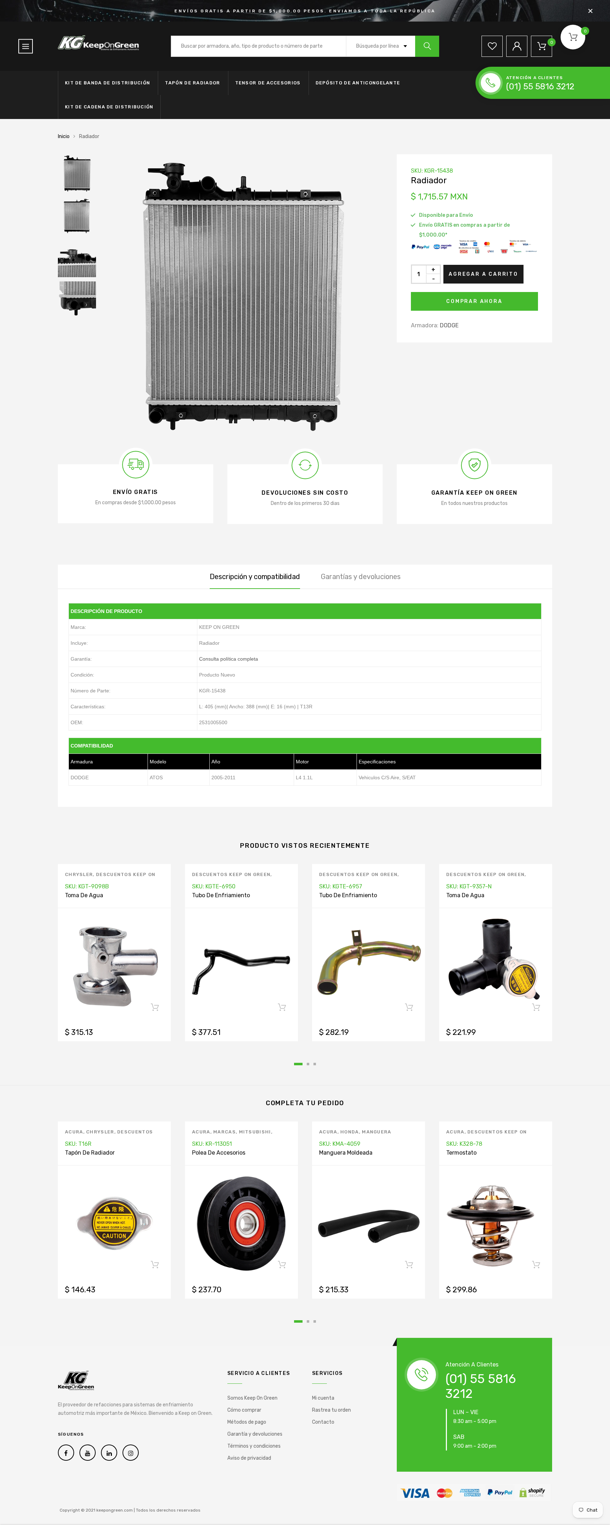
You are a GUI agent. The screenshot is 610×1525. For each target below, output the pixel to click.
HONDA (349, 1131)
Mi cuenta (323, 1398)
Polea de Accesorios (218, 1152)
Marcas (224, 1131)
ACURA (74, 1131)
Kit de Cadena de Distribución (109, 106)
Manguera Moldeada (345, 1152)
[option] (241, 295)
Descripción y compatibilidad (255, 576)
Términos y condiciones (254, 1446)
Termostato (461, 1152)
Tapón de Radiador (192, 82)
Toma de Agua (84, 895)
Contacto (323, 1422)
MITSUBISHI (255, 1131)
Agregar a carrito (483, 274)
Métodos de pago (246, 1422)
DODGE (449, 325)
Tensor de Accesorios (268, 82)
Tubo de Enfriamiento (221, 895)
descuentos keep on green (231, 874)
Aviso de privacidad (249, 1458)
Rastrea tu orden (331, 1410)
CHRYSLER (79, 874)
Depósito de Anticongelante (358, 82)
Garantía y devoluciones (254, 1434)
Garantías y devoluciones (361, 576)
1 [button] (298, 1064)
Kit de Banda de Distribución (107, 82)
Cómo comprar (244, 1410)
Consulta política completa (228, 659)
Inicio (64, 136)
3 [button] (314, 1064)
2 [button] (308, 1064)
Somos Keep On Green (252, 1398)
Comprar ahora (474, 301)
